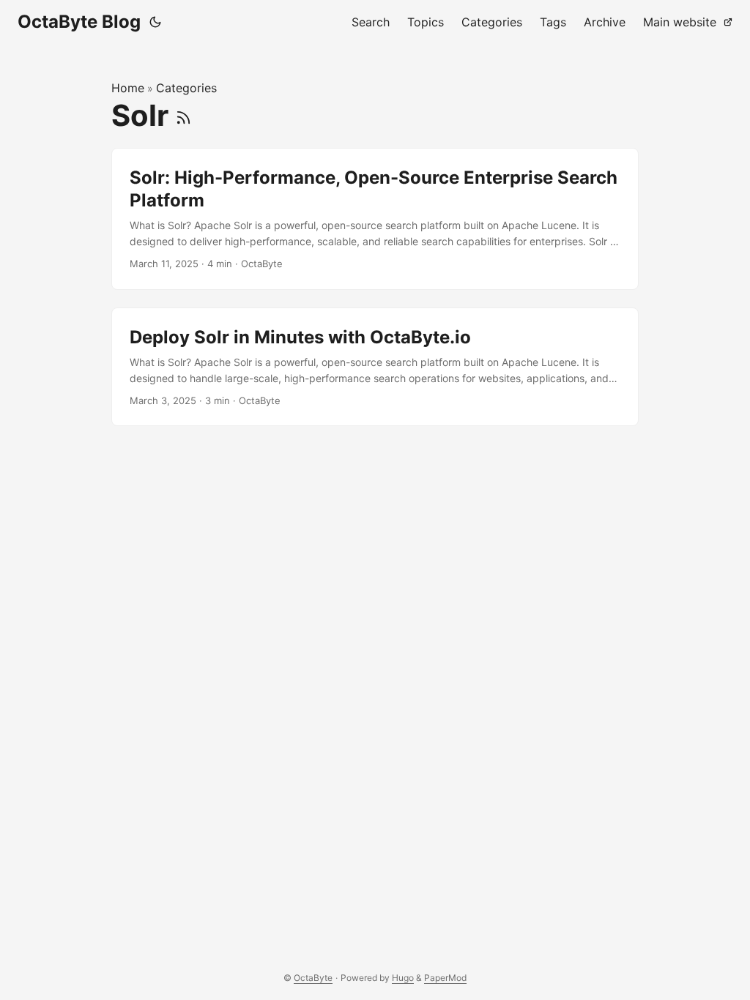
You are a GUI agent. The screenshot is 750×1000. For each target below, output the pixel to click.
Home (127, 88)
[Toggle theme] (155, 22)
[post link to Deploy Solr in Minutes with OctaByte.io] (375, 367)
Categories (186, 88)
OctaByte (313, 977)
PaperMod (445, 977)
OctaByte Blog (79, 21)
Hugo (403, 977)
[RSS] (183, 115)
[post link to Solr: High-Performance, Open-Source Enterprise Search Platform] (375, 219)
